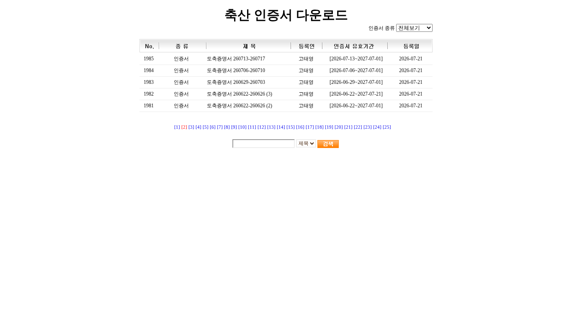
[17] (310, 127)
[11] (252, 127)
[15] (290, 127)
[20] (339, 127)
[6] (213, 127)
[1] (177, 127)
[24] (377, 127)
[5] (206, 127)
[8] (227, 127)
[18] (319, 127)
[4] (198, 127)
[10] (242, 127)
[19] (329, 127)
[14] (281, 127)
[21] (348, 127)
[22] (358, 127)
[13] (271, 127)
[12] (262, 127)
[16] (300, 127)
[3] (191, 127)
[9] (234, 127)
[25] (387, 127)
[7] (220, 127)
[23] (367, 127)
